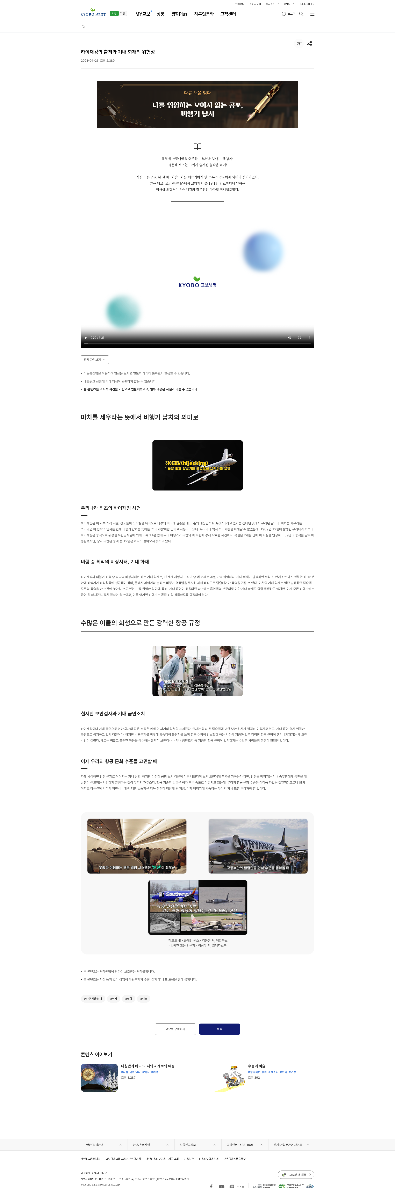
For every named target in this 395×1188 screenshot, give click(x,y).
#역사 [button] (113, 998)
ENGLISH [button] (304, 4)
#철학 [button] (128, 998)
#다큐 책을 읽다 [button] (93, 998)
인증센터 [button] (239, 4)
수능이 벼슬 (256, 1066)
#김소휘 (273, 1072)
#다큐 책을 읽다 (131, 1072)
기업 (122, 13)
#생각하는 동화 (257, 1072)
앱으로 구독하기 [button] (175, 1029)
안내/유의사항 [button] (141, 1145)
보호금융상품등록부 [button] (234, 1158)
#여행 (154, 1072)
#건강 (292, 1072)
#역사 (146, 1072)
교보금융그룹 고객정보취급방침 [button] (123, 1158)
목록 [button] (219, 1029)
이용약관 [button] (189, 1158)
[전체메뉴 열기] (312, 14)
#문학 (283, 1072)
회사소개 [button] (270, 4)
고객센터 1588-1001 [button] (240, 1145)
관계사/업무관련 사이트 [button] (288, 1145)
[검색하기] (301, 14)
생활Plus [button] (179, 14)
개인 (114, 13)
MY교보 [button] (143, 14)
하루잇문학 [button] (204, 14)
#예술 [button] (143, 998)
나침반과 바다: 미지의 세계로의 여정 (148, 1066)
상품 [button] (161, 14)
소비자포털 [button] (255, 4)
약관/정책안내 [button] (94, 1145)
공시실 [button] (286, 4)
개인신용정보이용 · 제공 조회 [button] (162, 1158)
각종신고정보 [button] (188, 1145)
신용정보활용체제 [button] (208, 1158)
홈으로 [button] (83, 26)
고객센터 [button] (228, 14)
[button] (93, 12)
